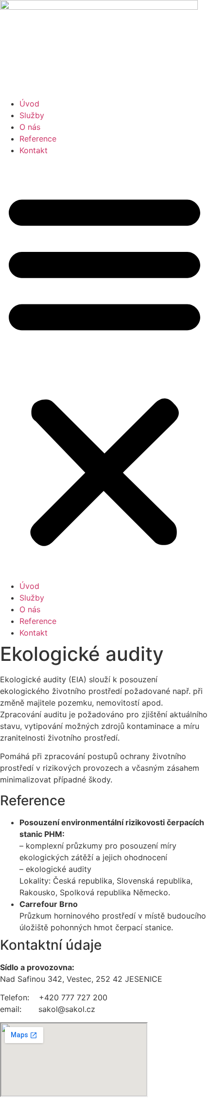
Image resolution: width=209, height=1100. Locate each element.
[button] (104, 368)
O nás (29, 127)
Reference (37, 138)
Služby (31, 115)
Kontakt (33, 150)
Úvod (29, 103)
